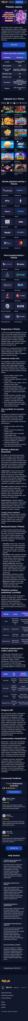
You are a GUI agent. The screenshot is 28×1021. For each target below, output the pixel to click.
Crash (17, 103)
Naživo (11, 103)
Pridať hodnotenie (14, 792)
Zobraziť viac (14, 848)
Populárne (3, 103)
